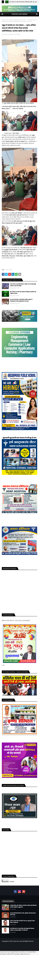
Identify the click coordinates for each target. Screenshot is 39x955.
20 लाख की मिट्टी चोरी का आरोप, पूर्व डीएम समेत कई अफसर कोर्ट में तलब (23, 915)
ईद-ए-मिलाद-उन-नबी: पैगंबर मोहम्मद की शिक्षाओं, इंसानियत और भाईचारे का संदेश (23, 292)
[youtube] (23, 892)
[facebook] (15, 892)
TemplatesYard (15, 949)
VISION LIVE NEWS (19, 14)
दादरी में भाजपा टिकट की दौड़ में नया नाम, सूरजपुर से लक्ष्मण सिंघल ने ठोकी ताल (22, 923)
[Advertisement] (19, 591)
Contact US (25, 946)
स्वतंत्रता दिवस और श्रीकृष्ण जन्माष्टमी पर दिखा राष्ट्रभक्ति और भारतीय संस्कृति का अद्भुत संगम (23, 907)
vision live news (17, 942)
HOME (13, 946)
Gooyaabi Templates (32, 949)
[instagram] (19, 892)
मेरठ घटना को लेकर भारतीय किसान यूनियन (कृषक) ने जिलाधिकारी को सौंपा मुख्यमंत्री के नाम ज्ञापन (21, 300)
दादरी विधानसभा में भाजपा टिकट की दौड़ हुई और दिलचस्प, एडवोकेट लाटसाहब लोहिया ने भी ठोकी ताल (22, 930)
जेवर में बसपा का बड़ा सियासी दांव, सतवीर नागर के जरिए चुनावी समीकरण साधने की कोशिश (23, 285)
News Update (9, 20)
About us (18, 946)
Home (3, 20)
